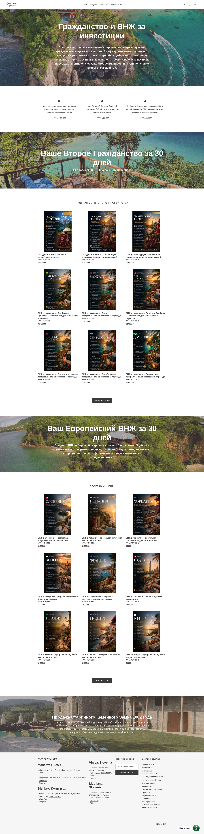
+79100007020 (54, 778)
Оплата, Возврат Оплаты (152, 777)
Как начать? (147, 768)
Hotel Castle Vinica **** (151, 807)
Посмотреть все (102, 400)
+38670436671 (106, 773)
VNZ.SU (163, 824)
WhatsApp (43, 780)
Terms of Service (148, 783)
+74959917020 (67, 778)
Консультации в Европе (151, 780)
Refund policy (147, 787)
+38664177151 (106, 798)
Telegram (42, 783)
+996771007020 (55, 796)
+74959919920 (79, 778)
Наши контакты (148, 764)
